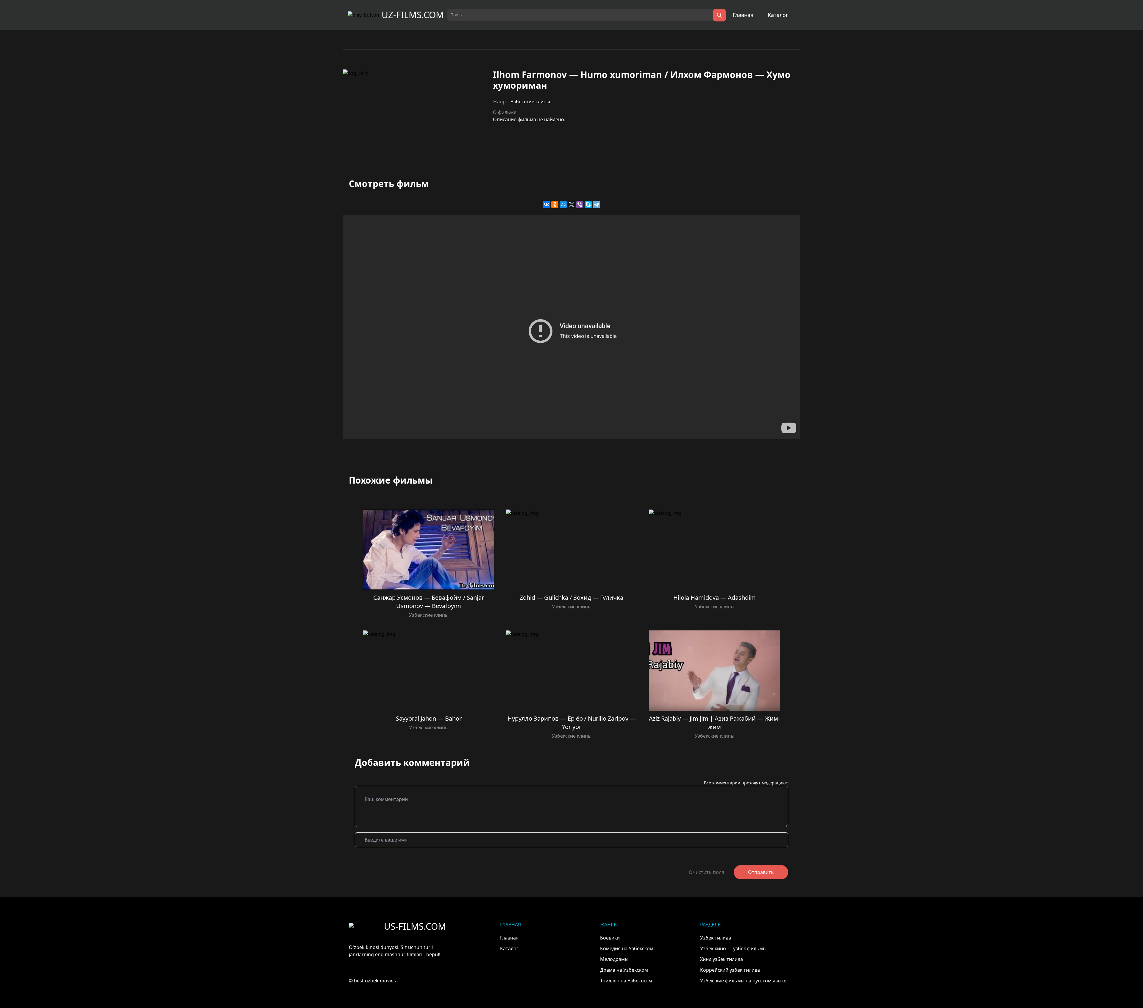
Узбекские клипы (530, 101)
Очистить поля (706, 872)
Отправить (761, 872)
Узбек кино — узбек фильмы (733, 948)
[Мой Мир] (563, 204)
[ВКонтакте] (546, 204)
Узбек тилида (715, 937)
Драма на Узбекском (624, 970)
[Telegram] (596, 204)
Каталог (778, 14)
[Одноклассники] (554, 204)
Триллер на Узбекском (626, 980)
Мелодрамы (614, 959)
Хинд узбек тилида (721, 959)
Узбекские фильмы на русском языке (743, 980)
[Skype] (588, 204)
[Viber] (579, 204)
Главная (743, 14)
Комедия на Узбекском (626, 948)
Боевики (610, 937)
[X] (571, 204)
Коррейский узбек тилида (730, 970)
